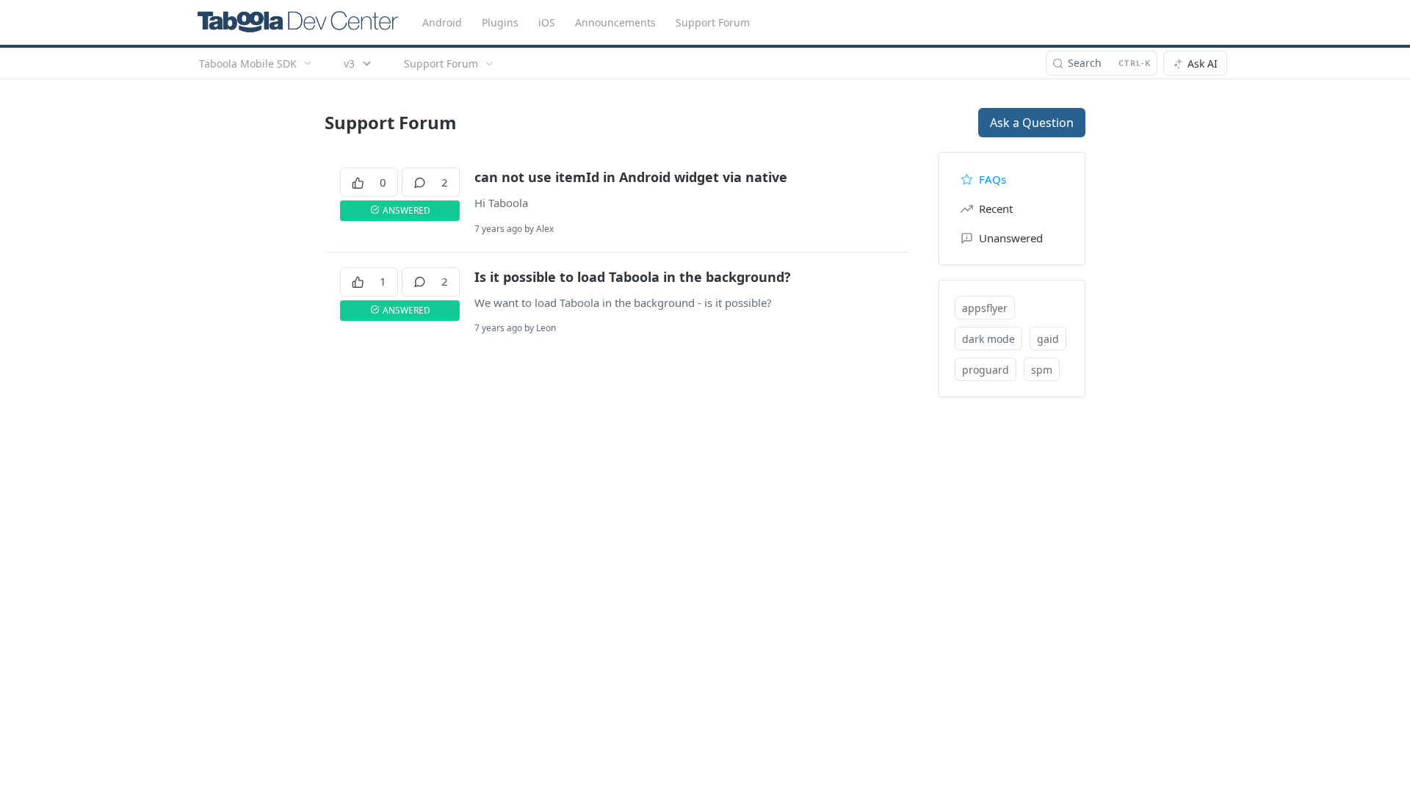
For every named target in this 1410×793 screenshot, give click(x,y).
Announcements (615, 22)
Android (442, 22)
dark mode (988, 339)
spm (1041, 370)
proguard (985, 370)
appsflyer (985, 308)
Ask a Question (1032, 123)
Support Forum (713, 22)
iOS (546, 22)
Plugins (500, 22)
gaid (1048, 339)
